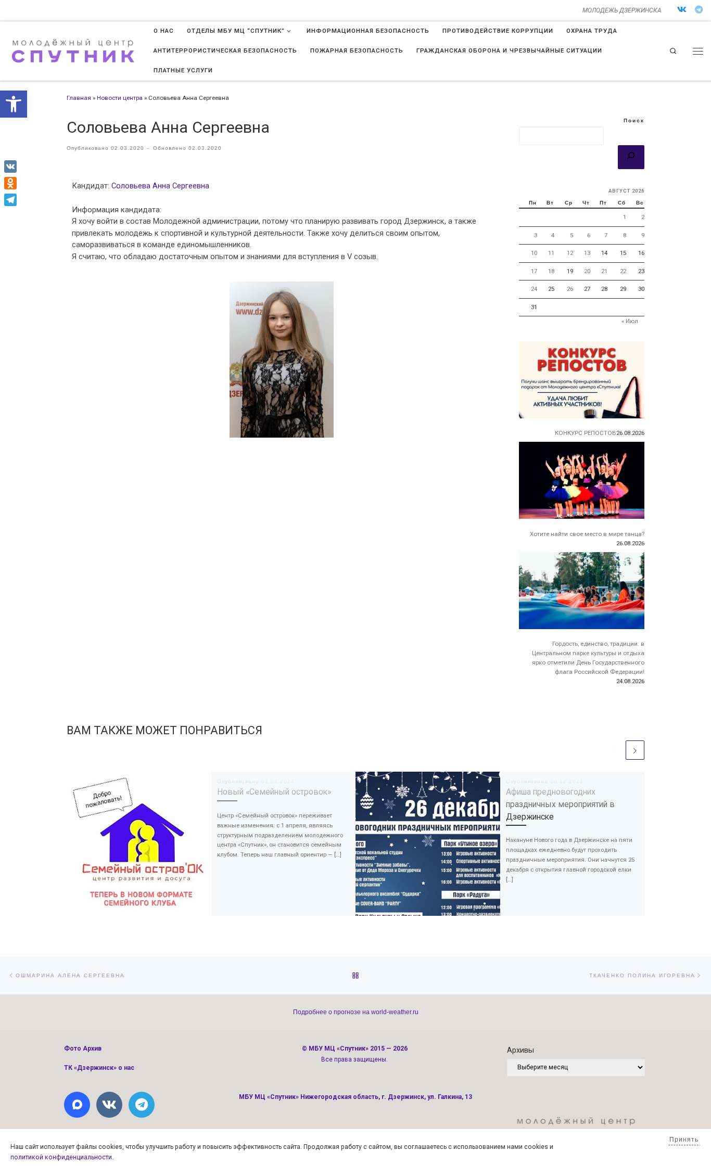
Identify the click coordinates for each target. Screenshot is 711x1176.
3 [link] (535, 235)
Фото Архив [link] (82, 1048)
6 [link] (588, 235)
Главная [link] (79, 97)
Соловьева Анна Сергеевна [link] (160, 185)
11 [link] (551, 253)
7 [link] (605, 235)
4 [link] (552, 235)
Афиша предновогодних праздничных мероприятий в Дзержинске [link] (560, 804)
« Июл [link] (629, 321)
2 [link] (642, 217)
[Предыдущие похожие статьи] (614, 749)
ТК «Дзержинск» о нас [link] (99, 1067)
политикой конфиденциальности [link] (61, 1157)
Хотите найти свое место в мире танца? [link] (587, 534)
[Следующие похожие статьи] (635, 749)
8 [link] (624, 235)
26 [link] (570, 288)
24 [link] (534, 288)
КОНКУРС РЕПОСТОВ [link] (585, 433)
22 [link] (623, 271)
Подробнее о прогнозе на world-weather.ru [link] (355, 1012)
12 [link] (570, 253)
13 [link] (587, 253)
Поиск (634, 120)
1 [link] (624, 217)
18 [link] (551, 271)
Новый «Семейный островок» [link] (274, 792)
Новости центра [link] (120, 97)
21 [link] (604, 271)
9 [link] (642, 235)
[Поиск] (631, 157)
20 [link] (587, 271)
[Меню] (698, 51)
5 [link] (571, 235)
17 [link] (534, 271)
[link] (13, 104)
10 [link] (534, 253)
